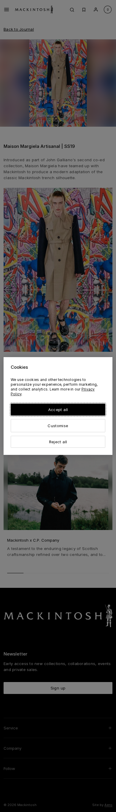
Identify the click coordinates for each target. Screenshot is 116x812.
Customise (58, 425)
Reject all (58, 441)
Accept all (58, 409)
